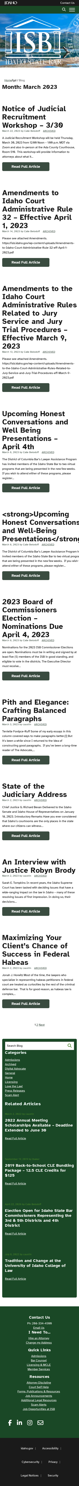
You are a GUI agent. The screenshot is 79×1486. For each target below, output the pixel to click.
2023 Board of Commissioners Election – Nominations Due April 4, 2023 (32, 618)
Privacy (53, 1462)
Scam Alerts (38, 1405)
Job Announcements (38, 1396)
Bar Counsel (39, 1360)
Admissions (12, 1060)
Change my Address (39, 1343)
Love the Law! (14, 1086)
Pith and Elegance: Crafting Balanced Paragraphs (35, 710)
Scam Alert (12, 1095)
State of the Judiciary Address (34, 790)
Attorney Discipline (39, 1383)
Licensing (11, 1082)
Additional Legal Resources (39, 1400)
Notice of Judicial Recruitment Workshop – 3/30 (34, 117)
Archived (49, 130)
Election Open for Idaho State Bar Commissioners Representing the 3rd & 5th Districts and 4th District (39, 1218)
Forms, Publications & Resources (38, 1391)
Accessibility (50, 1448)
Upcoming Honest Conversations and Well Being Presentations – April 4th (35, 430)
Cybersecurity (30, 1462)
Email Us (38, 1328)
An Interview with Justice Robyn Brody (39, 866)
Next (42, 1025)
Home (8, 80)
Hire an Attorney (38, 1338)
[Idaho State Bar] (33, 41)
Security (53, 1475)
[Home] (11, 3)
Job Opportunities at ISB (39, 1409)
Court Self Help (39, 1387)
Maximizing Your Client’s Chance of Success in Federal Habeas (36, 950)
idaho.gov (27, 1448)
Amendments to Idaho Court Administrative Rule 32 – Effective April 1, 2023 (37, 209)
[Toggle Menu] (72, 9)
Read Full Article (26, 166)
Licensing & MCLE (39, 1365)
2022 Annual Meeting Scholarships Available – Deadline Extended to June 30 (39, 1125)
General (10, 1073)
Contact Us (67, 3)
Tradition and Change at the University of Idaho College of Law (35, 1265)
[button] (64, 9)
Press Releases (15, 1091)
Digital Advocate (15, 1069)
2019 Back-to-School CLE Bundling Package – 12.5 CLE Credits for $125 (39, 1170)
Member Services (39, 1369)
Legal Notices (30, 1475)
